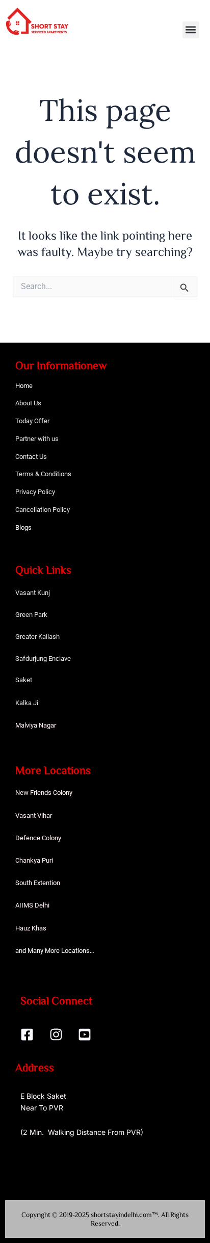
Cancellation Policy (42, 509)
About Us (28, 403)
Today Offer (32, 421)
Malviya (27, 725)
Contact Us (31, 456)
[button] (190, 29)
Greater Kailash (37, 636)
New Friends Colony (43, 792)
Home (24, 386)
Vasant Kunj (32, 593)
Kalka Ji (26, 703)
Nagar (47, 725)
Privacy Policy (35, 492)
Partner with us (37, 439)
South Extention (37, 883)
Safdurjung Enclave (43, 658)
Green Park (31, 614)
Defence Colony (38, 838)
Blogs (23, 527)
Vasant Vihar (33, 815)
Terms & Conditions (43, 474)
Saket (23, 680)
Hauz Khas (30, 928)
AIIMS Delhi (32, 905)
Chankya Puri (34, 860)
